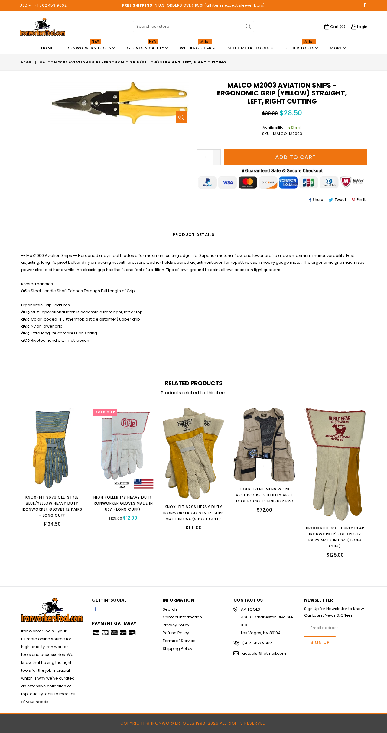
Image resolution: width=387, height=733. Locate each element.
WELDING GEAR (196, 46)
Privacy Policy (176, 625)
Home (47, 48)
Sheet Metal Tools (249, 48)
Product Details (194, 234)
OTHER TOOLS (300, 46)
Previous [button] (15, 478)
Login (361, 27)
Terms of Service (179, 641)
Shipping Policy (177, 648)
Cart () (337, 27)
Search (170, 609)
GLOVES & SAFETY (146, 46)
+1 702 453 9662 (50, 5)
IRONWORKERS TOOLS (88, 46)
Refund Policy (176, 633)
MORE (336, 48)
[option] (47, 469)
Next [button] (372, 478)
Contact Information (182, 617)
